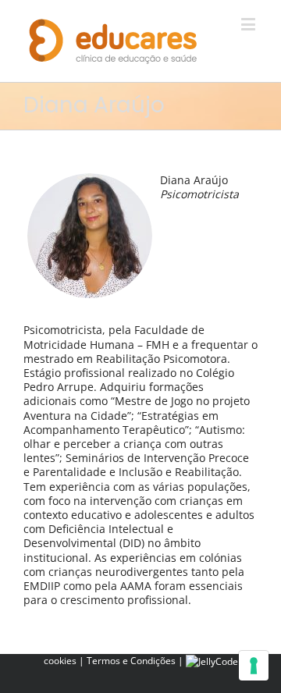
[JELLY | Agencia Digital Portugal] (212, 660)
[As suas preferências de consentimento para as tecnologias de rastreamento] (254, 666)
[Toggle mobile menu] (249, 24)
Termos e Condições (131, 660)
